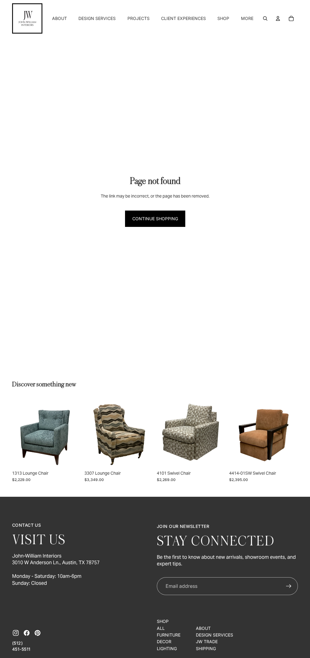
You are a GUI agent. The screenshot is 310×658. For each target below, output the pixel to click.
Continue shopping (155, 218)
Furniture (168, 634)
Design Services (214, 634)
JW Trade (207, 641)
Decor (164, 641)
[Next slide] (76, 433)
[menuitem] (247, 18)
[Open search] (265, 18)
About (203, 628)
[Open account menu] (278, 18)
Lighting (167, 648)
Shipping (206, 648)
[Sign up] (288, 586)
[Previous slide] (16, 433)
